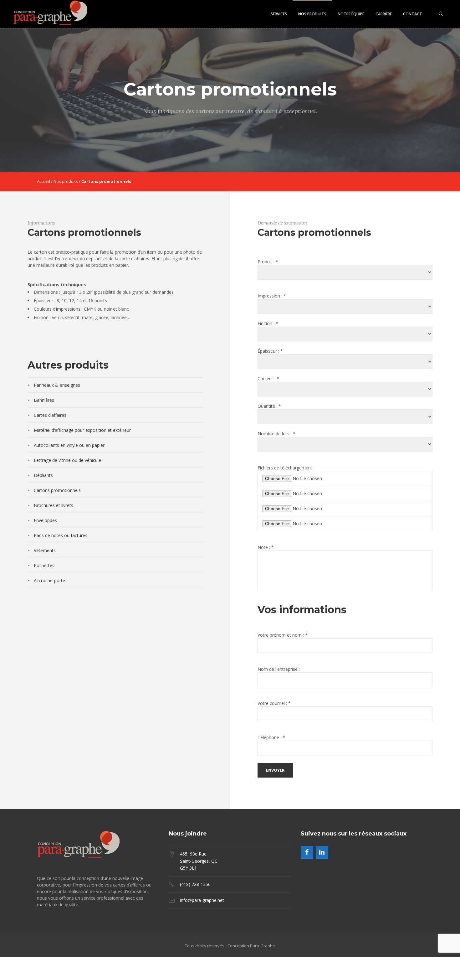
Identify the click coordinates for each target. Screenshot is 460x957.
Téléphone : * (271, 737)
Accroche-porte (49, 580)
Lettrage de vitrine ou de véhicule (67, 460)
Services (279, 14)
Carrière (384, 14)
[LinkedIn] (322, 852)
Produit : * (268, 262)
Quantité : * (269, 406)
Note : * (266, 547)
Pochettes (44, 565)
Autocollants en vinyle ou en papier (69, 445)
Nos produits (312, 14)
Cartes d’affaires (50, 415)
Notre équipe (351, 14)
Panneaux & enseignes (57, 385)
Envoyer (275, 770)
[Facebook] (307, 852)
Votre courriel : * (274, 703)
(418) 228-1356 (195, 884)
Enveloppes (45, 520)
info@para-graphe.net (202, 900)
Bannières (44, 400)
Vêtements (45, 550)
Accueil (43, 181)
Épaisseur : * (270, 351)
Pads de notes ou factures (60, 535)
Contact (412, 14)
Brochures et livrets (53, 505)
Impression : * (272, 296)
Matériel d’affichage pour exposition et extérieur (82, 430)
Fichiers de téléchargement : (286, 468)
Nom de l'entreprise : (279, 669)
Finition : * (268, 323)
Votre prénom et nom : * (283, 635)
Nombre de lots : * (276, 434)
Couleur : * (268, 378)
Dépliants (43, 475)
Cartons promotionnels (57, 490)
